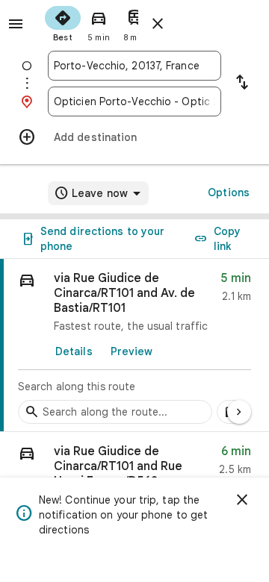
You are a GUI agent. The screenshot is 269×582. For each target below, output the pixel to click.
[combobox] (134, 66)
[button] (134, 471)
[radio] (63, 22)
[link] (134, 345)
